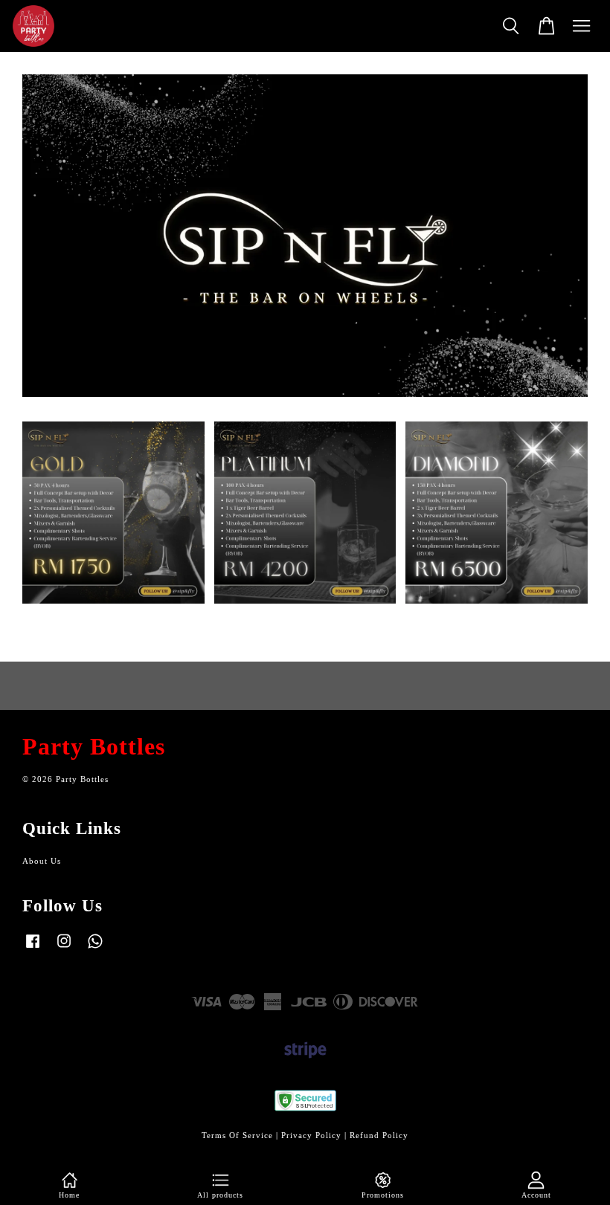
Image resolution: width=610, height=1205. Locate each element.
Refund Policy (379, 1135)
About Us (41, 860)
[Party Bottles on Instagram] (64, 948)
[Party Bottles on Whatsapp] (95, 948)
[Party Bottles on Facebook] (32, 948)
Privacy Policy (311, 1135)
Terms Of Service (237, 1135)
